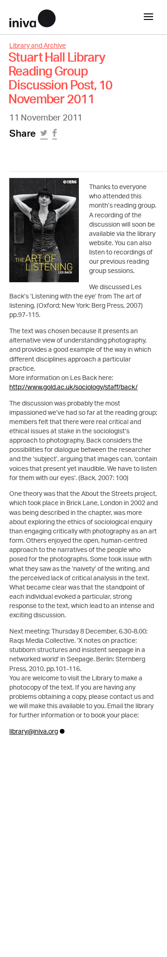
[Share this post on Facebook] (55, 136)
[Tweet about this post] (45, 136)
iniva (32, 17)
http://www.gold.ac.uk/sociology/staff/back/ (73, 387)
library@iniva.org (33, 732)
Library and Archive (37, 46)
